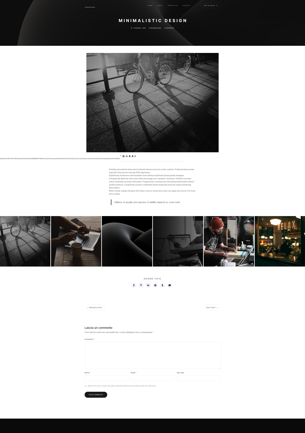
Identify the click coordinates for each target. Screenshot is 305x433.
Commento (89, 339)
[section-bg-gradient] (178, 241)
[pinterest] (155, 285)
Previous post (95, 308)
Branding (170, 28)
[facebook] (133, 285)
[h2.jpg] (76, 241)
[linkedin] (148, 285)
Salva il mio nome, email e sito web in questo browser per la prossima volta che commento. (122, 386)
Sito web (180, 373)
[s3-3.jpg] (25, 241)
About (160, 5)
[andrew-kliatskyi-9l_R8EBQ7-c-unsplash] (127, 241)
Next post (210, 308)
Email (133, 373)
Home (150, 5)
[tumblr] (162, 285)
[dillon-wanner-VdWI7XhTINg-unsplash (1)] (229, 241)
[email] (169, 285)
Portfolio (173, 5)
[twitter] (141, 285)
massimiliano (156, 28)
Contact (187, 5)
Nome (87, 373)
